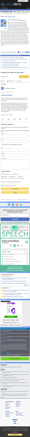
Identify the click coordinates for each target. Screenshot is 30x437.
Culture (5, 28)
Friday (3, 369)
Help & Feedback (9, 412)
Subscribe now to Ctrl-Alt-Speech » (15, 270)
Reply (2, 114)
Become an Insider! (15, 358)
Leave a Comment (11, 52)
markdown (7, 174)
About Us (18, 403)
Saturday (4, 365)
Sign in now (16, 130)
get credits (10, 178)
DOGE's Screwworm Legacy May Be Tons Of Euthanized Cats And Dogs (16, 391)
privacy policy (18, 222)
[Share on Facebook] (26, 52)
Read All (26, 285)
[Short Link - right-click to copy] (18, 52)
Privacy (17, 406)
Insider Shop (19, 414)
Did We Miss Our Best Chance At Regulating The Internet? (14, 283)
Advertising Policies (18, 405)
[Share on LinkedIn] (28, 52)
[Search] (29, 1)
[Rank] (2, 290)
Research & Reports (8, 408)
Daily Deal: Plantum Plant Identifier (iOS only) (13, 296)
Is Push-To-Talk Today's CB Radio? (8, 13)
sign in (15, 178)
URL (2, 147)
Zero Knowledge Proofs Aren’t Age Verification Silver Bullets (15, 67)
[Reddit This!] (22, 52)
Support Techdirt (19, 415)
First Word (11, 176)
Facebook (8, 404)
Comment (3, 158)
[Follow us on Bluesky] (9, 205)
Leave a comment (24, 76)
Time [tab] (4, 81)
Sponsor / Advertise (8, 416)
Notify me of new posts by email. (8, 185)
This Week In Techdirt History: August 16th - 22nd (12, 57)
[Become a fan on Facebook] (13, 205)
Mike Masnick (23, 20)
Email (2, 139)
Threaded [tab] (11, 81)
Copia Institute (19, 412)
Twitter (7, 403)
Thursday (4, 389)
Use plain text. (15, 174)
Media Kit (8, 414)
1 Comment (3, 52)
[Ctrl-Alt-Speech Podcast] (15, 231)
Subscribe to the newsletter (12, 144)
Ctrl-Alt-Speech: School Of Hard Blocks (10, 65)
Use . (6, 174)
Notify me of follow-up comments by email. (11, 181)
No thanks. (5, 178)
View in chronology (9, 114)
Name (2, 133)
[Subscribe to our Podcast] (21, 205)
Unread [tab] (19, 81)
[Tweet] (24, 52)
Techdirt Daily (13, 144)
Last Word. (20, 176)
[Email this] (20, 52)
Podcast (7, 406)
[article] (8, 352)
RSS (7, 76)
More (1, 397)
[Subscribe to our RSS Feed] (17, 205)
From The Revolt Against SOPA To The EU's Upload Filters (14, 281)
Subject (2, 153)
